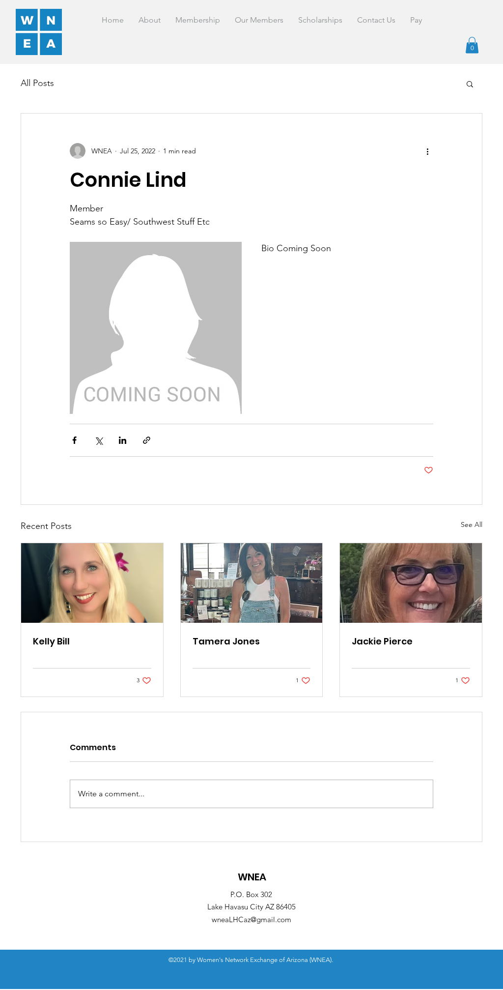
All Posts (37, 83)
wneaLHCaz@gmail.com (251, 919)
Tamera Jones (226, 641)
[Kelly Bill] (92, 583)
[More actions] (427, 151)
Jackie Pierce (382, 641)
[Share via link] (146, 440)
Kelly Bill (51, 641)
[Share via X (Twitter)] (98, 440)
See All (471, 524)
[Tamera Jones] (252, 583)
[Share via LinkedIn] (122, 440)
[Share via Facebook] (74, 440)
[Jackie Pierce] (411, 583)
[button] (472, 45)
